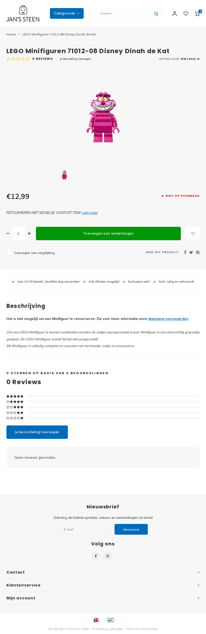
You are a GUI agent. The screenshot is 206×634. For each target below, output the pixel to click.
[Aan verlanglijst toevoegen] (193, 233)
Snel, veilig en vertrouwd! (176, 281)
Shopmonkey (148, 629)
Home (11, 34)
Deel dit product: (162, 252)
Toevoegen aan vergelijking (34, 253)
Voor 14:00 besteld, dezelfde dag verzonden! (48, 281)
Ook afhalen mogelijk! (104, 281)
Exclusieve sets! (139, 281)
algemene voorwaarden (168, 318)
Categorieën (64, 13)
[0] (197, 13)
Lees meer (90, 212)
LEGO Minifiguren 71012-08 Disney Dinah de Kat (59, 34)
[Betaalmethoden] (96, 620)
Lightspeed (115, 629)
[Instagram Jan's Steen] (107, 556)
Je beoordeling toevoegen (75, 59)
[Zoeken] (156, 13)
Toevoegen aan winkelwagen (108, 233)
